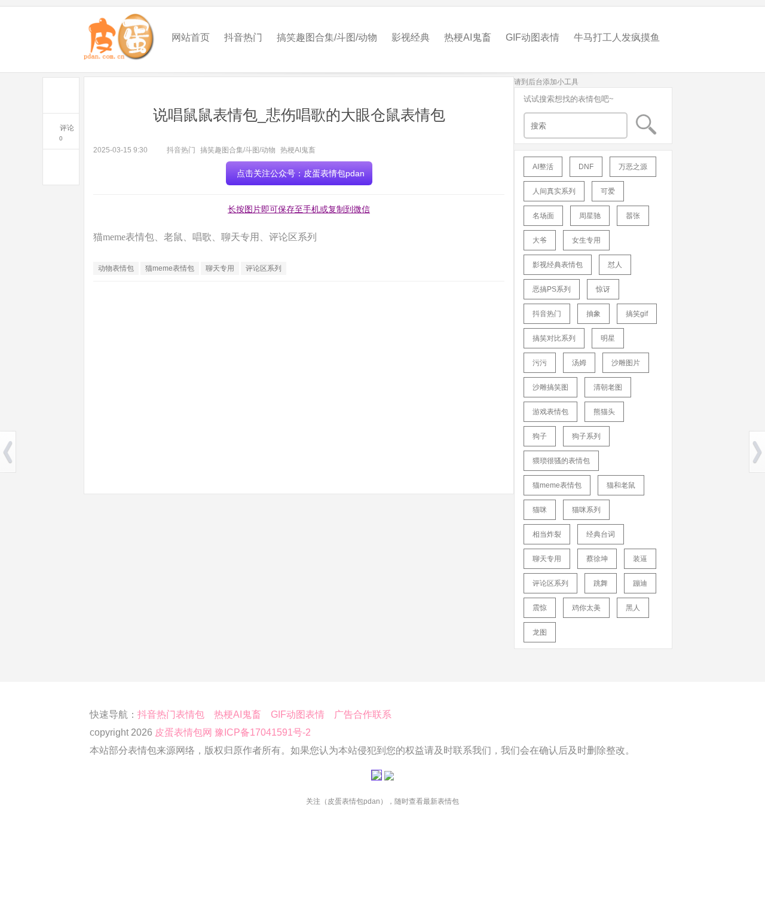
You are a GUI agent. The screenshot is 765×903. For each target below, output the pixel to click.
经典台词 (600, 534)
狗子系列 (586, 436)
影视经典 (410, 37)
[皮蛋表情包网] (119, 34)
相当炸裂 (547, 534)
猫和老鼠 (621, 485)
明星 (608, 338)
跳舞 (600, 583)
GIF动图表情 (532, 37)
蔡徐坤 (597, 559)
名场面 (543, 216)
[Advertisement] (298, 377)
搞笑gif (637, 314)
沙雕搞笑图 (550, 387)
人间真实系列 (554, 191)
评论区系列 (263, 268)
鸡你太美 (586, 608)
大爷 (540, 240)
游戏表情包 (550, 412)
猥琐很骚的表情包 (561, 461)
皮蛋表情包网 (183, 732)
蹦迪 (640, 583)
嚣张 (633, 216)
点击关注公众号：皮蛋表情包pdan (301, 173)
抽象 (593, 314)
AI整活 (543, 167)
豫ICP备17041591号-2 (263, 732)
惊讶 (603, 289)
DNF (586, 167)
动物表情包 (116, 268)
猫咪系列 (586, 510)
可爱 (608, 191)
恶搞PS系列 (552, 289)
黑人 (633, 608)
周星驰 (590, 216)
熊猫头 (604, 412)
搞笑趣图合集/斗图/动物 (327, 37)
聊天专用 (220, 268)
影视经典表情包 (558, 265)
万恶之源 (633, 167)
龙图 (540, 632)
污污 (540, 363)
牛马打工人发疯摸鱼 (617, 37)
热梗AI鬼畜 (467, 37)
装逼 (640, 559)
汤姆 (579, 363)
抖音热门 (243, 37)
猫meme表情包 (169, 268)
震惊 (540, 608)
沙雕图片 (625, 363)
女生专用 (586, 240)
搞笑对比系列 (554, 338)
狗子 (540, 436)
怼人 (615, 265)
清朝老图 (607, 387)
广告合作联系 (362, 714)
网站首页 (191, 37)
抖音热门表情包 (170, 714)
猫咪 (540, 510)
